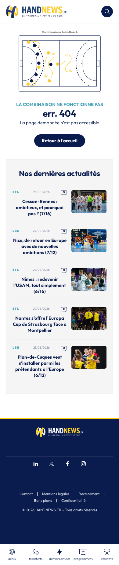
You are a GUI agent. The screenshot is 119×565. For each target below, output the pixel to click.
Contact (26, 494)
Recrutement (89, 494)
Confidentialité (73, 500)
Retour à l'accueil (60, 140)
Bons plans (43, 500)
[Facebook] (67, 464)
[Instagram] (83, 464)
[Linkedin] (35, 464)
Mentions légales (55, 494)
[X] (51, 464)
